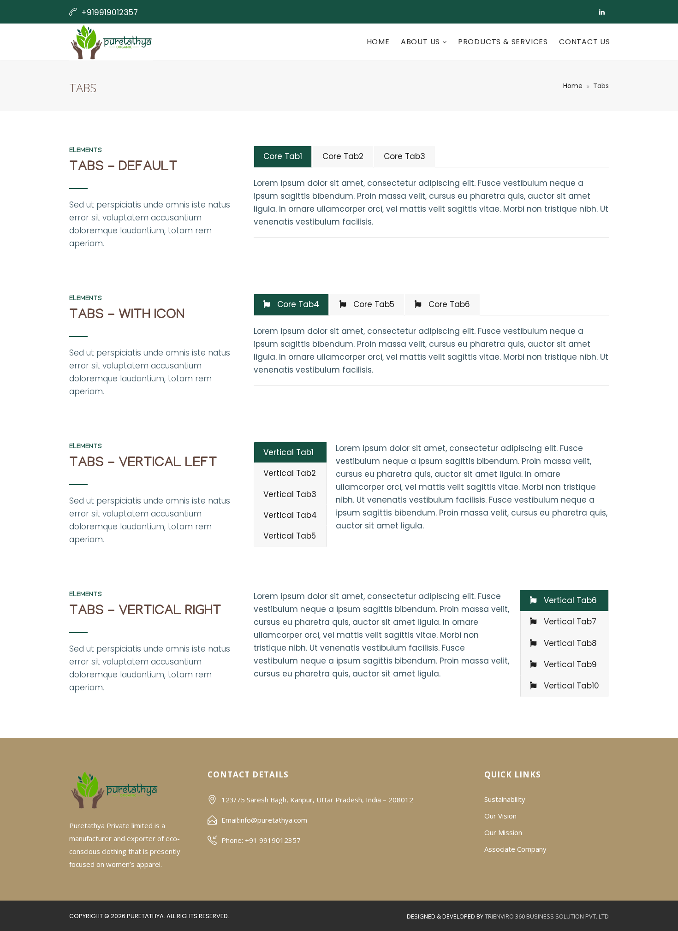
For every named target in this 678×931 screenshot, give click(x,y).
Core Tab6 (448, 304)
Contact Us (584, 41)
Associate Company (515, 849)
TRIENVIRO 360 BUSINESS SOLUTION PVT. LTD (547, 916)
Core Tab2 (342, 156)
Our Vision (500, 815)
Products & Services (503, 41)
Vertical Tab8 (569, 643)
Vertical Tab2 (289, 473)
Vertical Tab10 (570, 685)
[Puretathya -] (111, 42)
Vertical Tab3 (289, 494)
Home (378, 41)
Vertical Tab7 (568, 621)
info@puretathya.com (273, 819)
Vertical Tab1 (288, 452)
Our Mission (503, 832)
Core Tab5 (372, 304)
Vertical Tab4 (290, 515)
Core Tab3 (404, 156)
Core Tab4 (297, 304)
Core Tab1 (282, 156)
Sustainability (504, 799)
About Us (421, 41)
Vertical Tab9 (569, 664)
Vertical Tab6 (569, 600)
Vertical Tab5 (289, 535)
